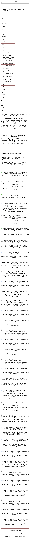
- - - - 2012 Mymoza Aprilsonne (7, 63)
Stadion (5, 9)
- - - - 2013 (3, 50)
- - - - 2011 (3, 83)
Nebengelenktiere (4, 23)
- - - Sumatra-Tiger (4, 91)
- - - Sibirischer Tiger (5, 45)
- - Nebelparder (4, 41)
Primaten (3, 26)
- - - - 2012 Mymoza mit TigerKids (7, 58)
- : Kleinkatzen (4, 92)
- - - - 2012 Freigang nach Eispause (8, 74)
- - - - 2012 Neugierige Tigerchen (7, 57)
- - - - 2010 (3, 84)
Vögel (2, 105)
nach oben (22, 533)
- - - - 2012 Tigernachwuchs (6, 60)
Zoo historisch (11, 8)
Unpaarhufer (3, 104)
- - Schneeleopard (4, 42)
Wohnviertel (21, 9)
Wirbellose (3, 112)
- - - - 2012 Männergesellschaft (7, 70)
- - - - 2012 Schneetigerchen (6, 52)
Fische (2, 110)
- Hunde (2, 31)
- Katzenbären (4, 94)
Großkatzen (23, 114)
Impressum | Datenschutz (11, 533)
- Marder (2, 97)
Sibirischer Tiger (8, 116)
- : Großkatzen (3, 36)
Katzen (17, 114)
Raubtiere (3, 28)
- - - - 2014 (3, 49)
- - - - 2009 (3, 86)
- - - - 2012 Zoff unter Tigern (6, 71)
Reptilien (2, 107)
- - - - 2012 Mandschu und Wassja (7, 62)
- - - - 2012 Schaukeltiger (6, 54)
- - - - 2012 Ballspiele (5, 78)
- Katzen (2, 33)
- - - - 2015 (3, 47)
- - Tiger (2, 44)
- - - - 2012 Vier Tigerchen (6, 55)
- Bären (2, 29)
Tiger (28, 114)
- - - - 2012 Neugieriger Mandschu (7, 73)
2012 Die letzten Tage (15, 530)
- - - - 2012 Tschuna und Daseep (7, 79)
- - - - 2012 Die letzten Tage (6, 81)
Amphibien (3, 108)
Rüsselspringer (4, 100)
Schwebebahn (12, 9)
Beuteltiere (3, 20)
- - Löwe (2, 39)
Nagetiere (3, 21)
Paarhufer (3, 24)
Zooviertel (5, 10)
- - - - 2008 (3, 87)
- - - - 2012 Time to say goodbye (7, 76)
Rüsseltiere (3, 102)
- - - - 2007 (3, 89)
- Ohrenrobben (4, 99)
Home (4, 8)
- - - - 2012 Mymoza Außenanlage (7, 65)
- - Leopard (3, 37)
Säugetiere (3, 18)
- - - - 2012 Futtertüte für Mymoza (7, 66)
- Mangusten (3, 95)
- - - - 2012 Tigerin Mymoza (6, 68)
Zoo (18, 8)
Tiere (21, 8)
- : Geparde (3, 34)
